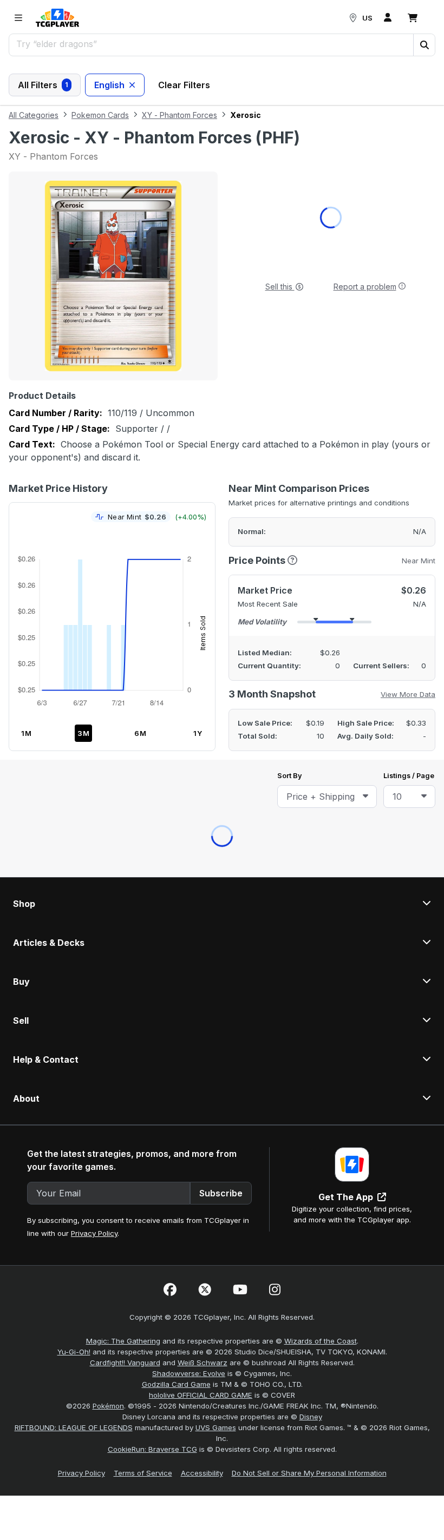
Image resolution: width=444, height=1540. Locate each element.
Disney (310, 887)
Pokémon (108, 876)
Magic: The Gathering (123, 811)
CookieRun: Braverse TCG (152, 920)
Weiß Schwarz (202, 833)
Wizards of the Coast (320, 811)
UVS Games (215, 898)
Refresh (175, 319)
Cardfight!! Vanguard (125, 833)
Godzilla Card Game (176, 855)
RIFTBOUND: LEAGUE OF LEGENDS (74, 898)
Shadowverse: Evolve (188, 844)
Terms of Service (143, 943)
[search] (211, 43)
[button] (424, 45)
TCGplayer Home (250, 319)
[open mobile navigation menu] (18, 18)
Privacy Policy (94, 704)
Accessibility (202, 943)
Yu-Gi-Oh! (73, 822)
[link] (57, 18)
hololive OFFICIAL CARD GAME (200, 865)
